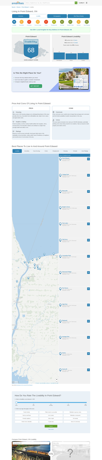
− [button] (56, 382)
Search (13, 7)
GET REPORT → (35, 86)
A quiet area (51, 421)
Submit (51, 426)
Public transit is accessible (51, 412)
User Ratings (85, 151)
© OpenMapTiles (53, 383)
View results (51, 429)
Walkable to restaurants (75, 415)
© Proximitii (37, 383)
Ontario (18, 7)
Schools (75, 151)
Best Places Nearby (79, 16)
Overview (20, 16)
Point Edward (25, 7)
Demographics (57, 16)
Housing (65, 151)
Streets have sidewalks (27, 421)
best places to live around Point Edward (24, 385)
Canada (76, 42)
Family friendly (26, 412)
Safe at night (51, 418)
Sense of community (75, 421)
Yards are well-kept (26, 415)
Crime (46, 151)
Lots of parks (51, 415)
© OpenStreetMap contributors (44, 383)
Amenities (26, 151)
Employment (56, 151)
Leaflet (57, 383)
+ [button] (56, 379)
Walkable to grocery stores (75, 412)
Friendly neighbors (27, 418)
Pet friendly (75, 418)
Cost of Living (36, 151)
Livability (81, 2)
